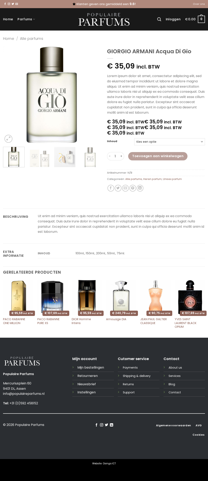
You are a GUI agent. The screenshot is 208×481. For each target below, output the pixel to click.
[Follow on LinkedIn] (111, 425)
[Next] (94, 94)
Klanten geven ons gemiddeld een (106, 4)
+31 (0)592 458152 (24, 403)
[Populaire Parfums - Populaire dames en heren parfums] (104, 19)
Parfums (24, 19)
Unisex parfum (172, 179)
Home (8, 19)
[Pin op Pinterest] (132, 188)
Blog (172, 384)
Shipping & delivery (137, 376)
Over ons (199, 4)
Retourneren (87, 375)
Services (175, 376)
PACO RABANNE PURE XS (48, 321)
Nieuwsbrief (86, 384)
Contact (175, 392)
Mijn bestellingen (90, 367)
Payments (130, 368)
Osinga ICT (109, 463)
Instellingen (86, 392)
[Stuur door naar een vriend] (125, 188)
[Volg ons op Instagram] (9, 4)
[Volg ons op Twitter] (13, 4)
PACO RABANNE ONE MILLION (14, 321)
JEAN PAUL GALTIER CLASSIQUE (153, 321)
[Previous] (10, 94)
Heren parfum (152, 179)
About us (175, 368)
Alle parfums (31, 38)
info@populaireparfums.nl (23, 393)
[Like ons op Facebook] (5, 4)
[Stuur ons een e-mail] (16, 4)
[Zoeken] (159, 19)
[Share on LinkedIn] (140, 188)
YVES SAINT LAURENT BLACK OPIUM (185, 323)
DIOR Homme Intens (81, 321)
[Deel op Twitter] (118, 188)
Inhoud (112, 141)
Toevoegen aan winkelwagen (157, 156)
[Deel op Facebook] (110, 188)
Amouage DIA (116, 319)
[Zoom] (8, 139)
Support (129, 392)
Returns (128, 384)
